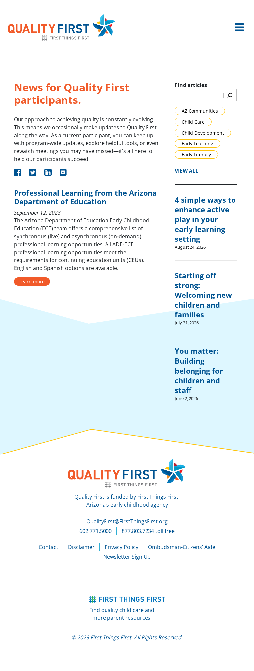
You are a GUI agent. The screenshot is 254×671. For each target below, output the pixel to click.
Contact (48, 547)
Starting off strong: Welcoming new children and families (203, 295)
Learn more (32, 281)
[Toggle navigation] (239, 27)
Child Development (203, 133)
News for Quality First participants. (71, 93)
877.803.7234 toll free (148, 530)
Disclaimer (81, 547)
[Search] (230, 95)
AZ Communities (200, 111)
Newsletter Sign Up (127, 556)
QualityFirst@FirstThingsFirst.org (127, 521)
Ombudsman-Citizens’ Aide (181, 547)
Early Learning (197, 143)
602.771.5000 (95, 530)
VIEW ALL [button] (186, 170)
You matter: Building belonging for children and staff (199, 370)
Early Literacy (196, 154)
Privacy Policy (121, 547)
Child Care (193, 122)
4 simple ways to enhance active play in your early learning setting (205, 219)
